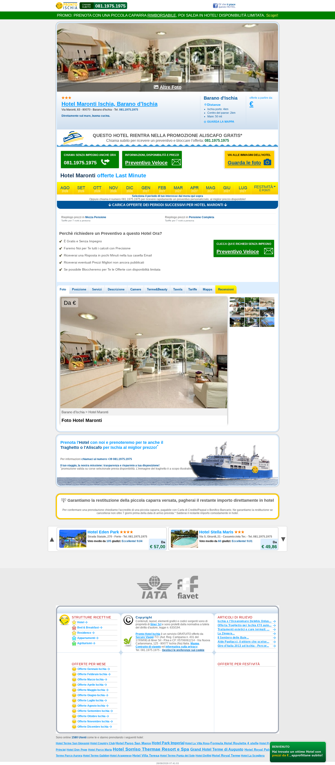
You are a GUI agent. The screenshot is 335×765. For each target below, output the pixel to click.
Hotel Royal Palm (258, 749)
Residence (84, 632)
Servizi (97, 289)
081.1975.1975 (110, 5)
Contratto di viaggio (148, 646)
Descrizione (116, 289)
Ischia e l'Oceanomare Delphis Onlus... (244, 621)
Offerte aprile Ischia (90, 684)
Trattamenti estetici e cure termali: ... (243, 629)
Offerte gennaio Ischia (91, 669)
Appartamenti (86, 638)
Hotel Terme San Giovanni (72, 743)
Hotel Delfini (203, 755)
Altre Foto (170, 87)
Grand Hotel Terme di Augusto (217, 749)
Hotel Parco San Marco (133, 743)
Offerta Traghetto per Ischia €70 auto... (244, 625)
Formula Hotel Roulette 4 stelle (234, 743)
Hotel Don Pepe (77, 749)
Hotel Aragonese (121, 755)
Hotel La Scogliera (253, 755)
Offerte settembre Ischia (93, 711)
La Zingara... (226, 633)
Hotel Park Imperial (168, 743)
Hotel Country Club (102, 743)
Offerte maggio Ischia (91, 690)
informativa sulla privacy (181, 646)
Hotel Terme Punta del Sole (177, 755)
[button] (183, 650)
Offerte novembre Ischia (93, 721)
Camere (135, 289)
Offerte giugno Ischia (91, 695)
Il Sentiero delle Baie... (233, 637)
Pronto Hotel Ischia (148, 634)
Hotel (80, 622)
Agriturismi (84, 643)
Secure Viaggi (145, 637)
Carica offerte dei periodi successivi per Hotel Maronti (167, 205)
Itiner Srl (155, 624)
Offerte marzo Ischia (90, 679)
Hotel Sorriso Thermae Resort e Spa (151, 749)
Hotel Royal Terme (226, 755)
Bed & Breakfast (88, 627)
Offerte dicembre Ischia (92, 726)
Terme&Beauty (157, 289)
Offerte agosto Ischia (91, 705)
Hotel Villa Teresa (145, 755)
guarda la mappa (220, 121)
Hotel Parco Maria (100, 749)
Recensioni (226, 289)
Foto (63, 289)
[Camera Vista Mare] (237, 302)
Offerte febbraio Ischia (92, 674)
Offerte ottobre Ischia (91, 716)
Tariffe (192, 289)
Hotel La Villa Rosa (197, 743)
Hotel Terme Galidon (96, 755)
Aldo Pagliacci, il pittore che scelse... (243, 641)
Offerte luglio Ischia (90, 700)
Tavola (177, 289)
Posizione (79, 289)
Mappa (207, 289)
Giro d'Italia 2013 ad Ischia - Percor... (243, 645)
